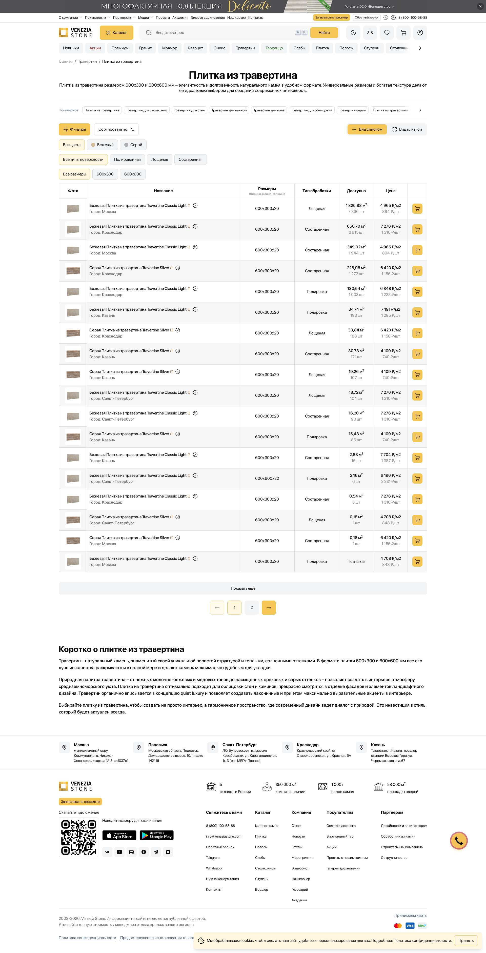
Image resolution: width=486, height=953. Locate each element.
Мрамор (169, 48)
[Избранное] (387, 33)
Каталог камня (266, 826)
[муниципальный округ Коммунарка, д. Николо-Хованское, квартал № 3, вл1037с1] (94, 752)
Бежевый (105, 144)
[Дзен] (144, 852)
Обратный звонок (366, 17)
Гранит (145, 48)
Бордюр (261, 889)
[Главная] (75, 32)
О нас (296, 826)
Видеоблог (300, 868)
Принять (466, 940)
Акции (95, 48)
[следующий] (269, 608)
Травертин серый (352, 110)
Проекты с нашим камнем (347, 858)
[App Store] (119, 835)
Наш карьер (236, 17)
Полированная (127, 159)
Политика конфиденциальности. (423, 940)
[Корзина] (403, 33)
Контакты (256, 17)
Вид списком (370, 129)
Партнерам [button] (122, 17)
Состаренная (190, 159)
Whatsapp (214, 868)
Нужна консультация (222, 879)
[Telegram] (156, 852)
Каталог (120, 32)
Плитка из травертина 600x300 (397, 110)
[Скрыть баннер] (480, 6)
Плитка (322, 48)
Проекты (163, 17)
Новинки (71, 48)
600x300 (105, 174)
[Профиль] (420, 33)
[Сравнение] (370, 33)
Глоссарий (300, 889)
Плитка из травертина (102, 110)
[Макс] (168, 852)
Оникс (219, 48)
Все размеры (74, 174)
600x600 (132, 174)
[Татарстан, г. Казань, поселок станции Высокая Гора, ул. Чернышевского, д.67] (391, 752)
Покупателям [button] (95, 17)
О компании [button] (68, 17)
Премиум (120, 48)
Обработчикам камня (398, 836)
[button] (195, 205)
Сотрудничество (394, 858)
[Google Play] (156, 835)
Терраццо (274, 48)
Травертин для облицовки (311, 110)
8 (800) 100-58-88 (220, 826)
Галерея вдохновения (208, 17)
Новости (298, 836)
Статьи (297, 847)
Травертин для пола (269, 110)
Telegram (212, 858)
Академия (180, 17)
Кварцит (195, 48)
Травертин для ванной (229, 110)
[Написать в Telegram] (393, 17)
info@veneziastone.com (223, 836)
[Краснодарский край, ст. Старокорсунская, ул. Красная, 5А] (317, 750)
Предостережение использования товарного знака (166, 937)
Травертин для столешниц (146, 110)
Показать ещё (243, 588)
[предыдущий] (420, 48)
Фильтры (78, 129)
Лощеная (159, 159)
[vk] (107, 852)
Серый (136, 144)
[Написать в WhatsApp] (385, 17)
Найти (324, 32)
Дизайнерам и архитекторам (404, 826)
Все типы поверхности (83, 159)
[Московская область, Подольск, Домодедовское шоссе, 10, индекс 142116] (169, 752)
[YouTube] (119, 852)
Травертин (245, 48)
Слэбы (299, 48)
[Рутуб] (132, 852)
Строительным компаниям (402, 847)
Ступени (371, 48)
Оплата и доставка (341, 826)
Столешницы (265, 868)
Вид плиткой (410, 129)
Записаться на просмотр (331, 17)
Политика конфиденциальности (87, 937)
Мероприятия (302, 858)
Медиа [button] (143, 17)
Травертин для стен (189, 110)
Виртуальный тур (340, 836)
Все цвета (71, 144)
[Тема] (353, 33)
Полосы (346, 48)
